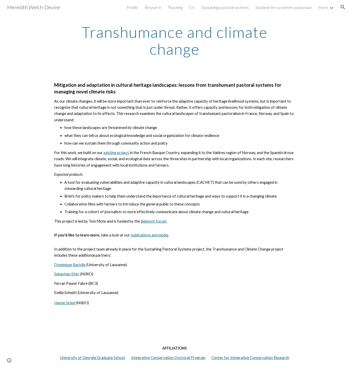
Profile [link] (132, 7)
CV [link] (192, 7)
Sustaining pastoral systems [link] (225, 7)
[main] (174, 40)
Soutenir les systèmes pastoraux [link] (283, 7)
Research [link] (153, 7)
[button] (343, 7)
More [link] (323, 7)
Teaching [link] (175, 7)
